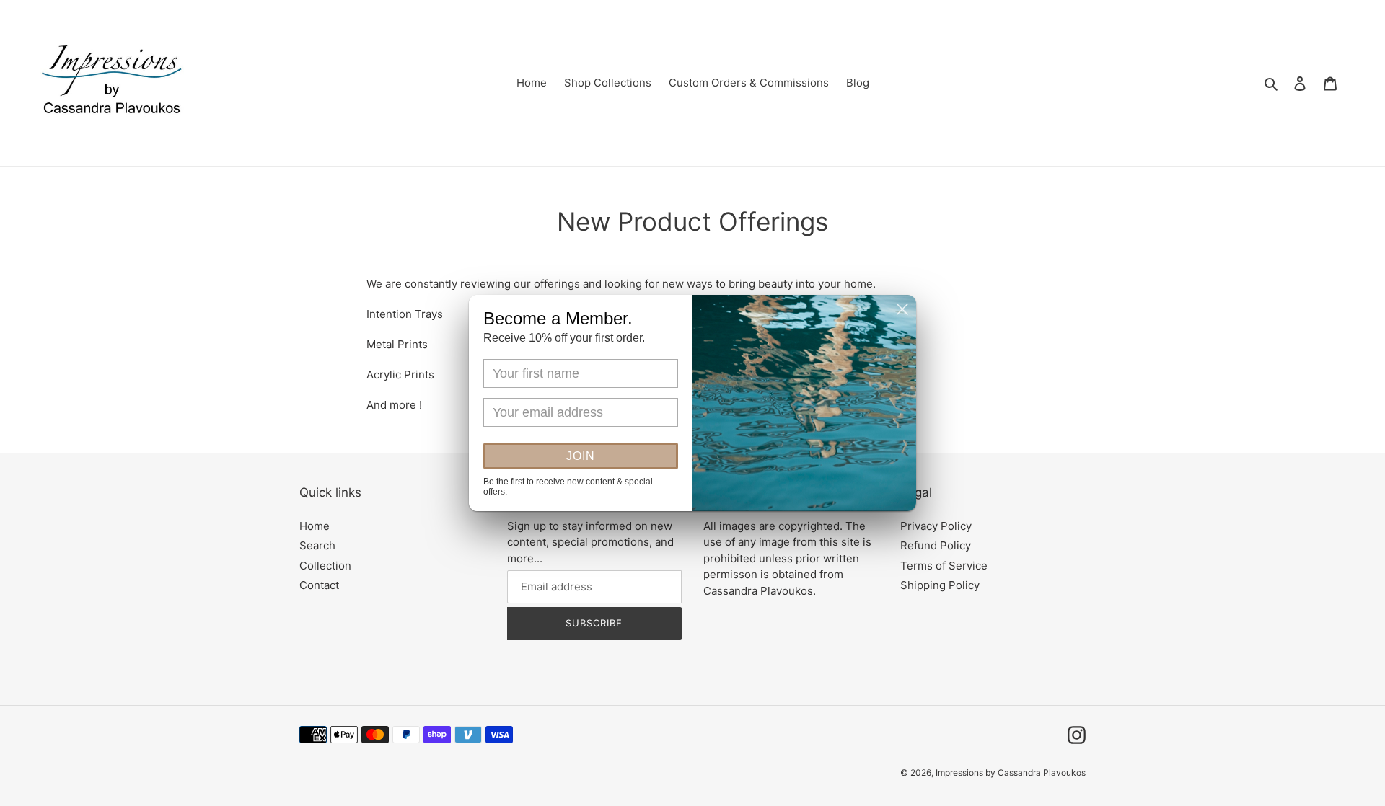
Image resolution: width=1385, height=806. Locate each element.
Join (580, 456)
